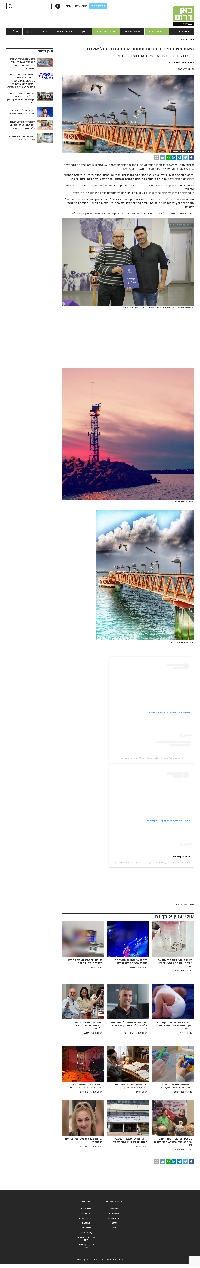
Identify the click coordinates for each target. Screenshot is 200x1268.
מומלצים (85, 1202)
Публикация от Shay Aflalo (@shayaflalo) (138, 758)
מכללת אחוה (86, 1228)
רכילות (14, 31)
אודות (68, 6)
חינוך (84, 31)
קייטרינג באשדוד (85, 1233)
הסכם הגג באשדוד (86, 1218)
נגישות (114, 1223)
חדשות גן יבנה (156, 31)
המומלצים (86, 1223)
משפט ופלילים (65, 31)
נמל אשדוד (86, 1213)
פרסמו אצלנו (81, 6)
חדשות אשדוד (132, 31)
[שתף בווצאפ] (168, 157)
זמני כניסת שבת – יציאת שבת (85, 1239)
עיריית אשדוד (86, 1208)
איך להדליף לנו (98, 6)
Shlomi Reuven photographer (132, 862)
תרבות (44, 31)
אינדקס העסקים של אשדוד (86, 1246)
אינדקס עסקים (181, 31)
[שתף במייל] (162, 157)
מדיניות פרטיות (114, 1218)
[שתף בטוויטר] (185, 157)
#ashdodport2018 (181, 856)
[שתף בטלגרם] (179, 157)
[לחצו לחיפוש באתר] (9, 6)
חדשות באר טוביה (106, 31)
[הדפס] (156, 157)
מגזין (29, 31)
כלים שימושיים (114, 1202)
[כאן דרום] (178, 13)
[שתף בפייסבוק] (58, 6)
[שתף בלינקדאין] (173, 157)
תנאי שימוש (114, 1208)
